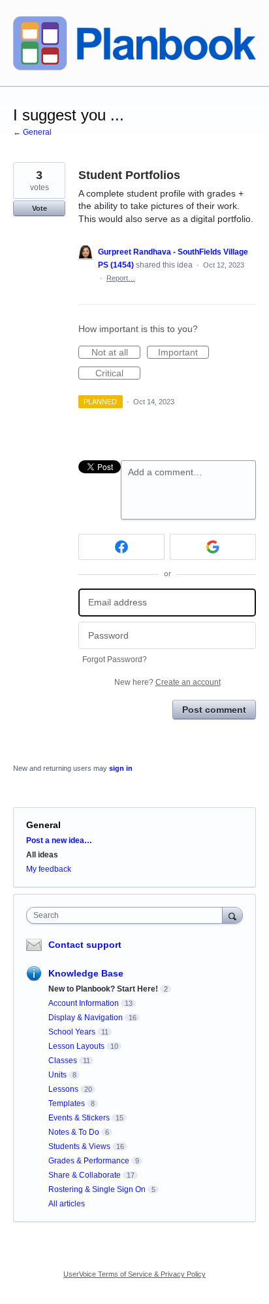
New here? (167, 682)
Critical (117, 374)
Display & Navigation (85, 1017)
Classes (62, 1060)
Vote (39, 208)
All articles (66, 1203)
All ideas (42, 854)
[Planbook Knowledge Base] (134, 43)
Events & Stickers (79, 1117)
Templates (66, 1103)
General (43, 825)
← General (32, 132)
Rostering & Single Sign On (97, 1189)
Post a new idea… (59, 840)
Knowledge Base (85, 973)
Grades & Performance (88, 1160)
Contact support (84, 944)
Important (183, 353)
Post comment (214, 709)
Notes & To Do (73, 1132)
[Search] (232, 915)
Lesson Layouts (76, 1046)
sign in (121, 768)
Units (57, 1074)
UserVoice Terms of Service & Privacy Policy (134, 1274)
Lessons (63, 1089)
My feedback (48, 869)
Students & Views (79, 1146)
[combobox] (127, 915)
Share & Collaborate (84, 1175)
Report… (120, 278)
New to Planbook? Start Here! (103, 988)
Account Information (83, 1003)
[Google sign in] (213, 547)
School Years (71, 1031)
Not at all (115, 353)
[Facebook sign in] (121, 547)
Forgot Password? (114, 659)
